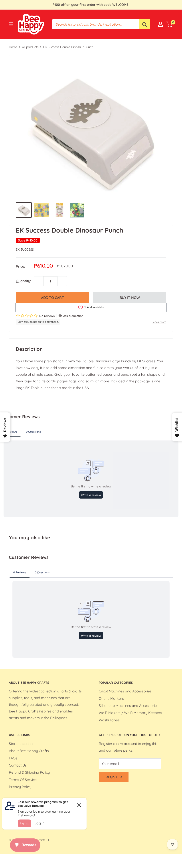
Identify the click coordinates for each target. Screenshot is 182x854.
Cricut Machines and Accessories (125, 691)
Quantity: (23, 281)
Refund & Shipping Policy (29, 772)
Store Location (21, 743)
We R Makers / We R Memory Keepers (130, 712)
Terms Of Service (23, 779)
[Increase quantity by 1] (62, 281)
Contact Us (18, 765)
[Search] (144, 24)
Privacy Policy (20, 787)
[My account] (160, 24)
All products (30, 47)
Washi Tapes (109, 720)
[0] (169, 24)
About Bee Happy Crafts (29, 751)
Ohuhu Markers (111, 698)
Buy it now (130, 297)
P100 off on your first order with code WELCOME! (91, 4)
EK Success (25, 249)
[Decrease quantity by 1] (38, 281)
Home (13, 47)
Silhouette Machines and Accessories (128, 705)
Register (113, 777)
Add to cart (52, 297)
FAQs (13, 758)
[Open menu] (11, 24)
